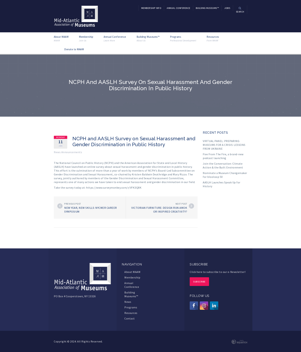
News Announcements (68, 152)
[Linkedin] (214, 305)
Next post (181, 203)
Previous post (72, 203)
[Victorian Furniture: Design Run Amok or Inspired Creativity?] (191, 206)
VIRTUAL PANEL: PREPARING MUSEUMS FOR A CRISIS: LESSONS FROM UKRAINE (224, 144)
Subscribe (199, 281)
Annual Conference (115, 38)
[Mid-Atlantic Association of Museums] (76, 16)
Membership (86, 38)
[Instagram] (204, 305)
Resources (213, 38)
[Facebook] (194, 305)
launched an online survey (87, 166)
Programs (183, 38)
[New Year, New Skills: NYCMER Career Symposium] (60, 206)
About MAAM (61, 38)
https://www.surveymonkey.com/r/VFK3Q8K (113, 187)
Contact (129, 318)
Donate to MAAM (74, 49)
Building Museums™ (148, 38)
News (127, 302)
